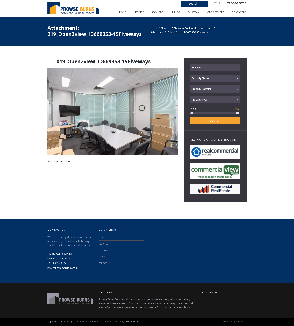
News (164, 28)
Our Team (194, 12)
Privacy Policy (225, 321)
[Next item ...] (145, 111)
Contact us (241, 321)
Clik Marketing (131, 321)
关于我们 (175, 12)
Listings (139, 12)
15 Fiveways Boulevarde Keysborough (191, 28)
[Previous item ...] (80, 111)
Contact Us (239, 12)
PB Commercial (93, 321)
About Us (158, 12)
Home (122, 12)
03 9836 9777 (236, 3)
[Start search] (184, 4)
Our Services (215, 12)
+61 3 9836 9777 (56, 263)
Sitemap (107, 321)
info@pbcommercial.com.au (62, 267)
